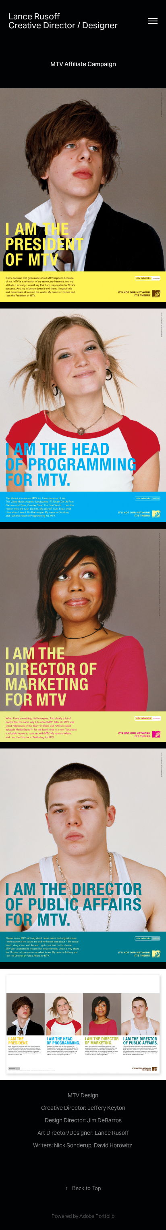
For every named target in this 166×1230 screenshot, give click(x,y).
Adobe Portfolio (96, 1216)
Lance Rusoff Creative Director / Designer (67, 21)
